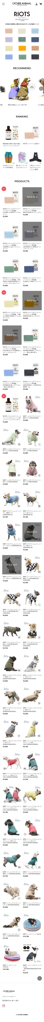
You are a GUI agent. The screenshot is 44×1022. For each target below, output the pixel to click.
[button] (41, 88)
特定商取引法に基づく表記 (10, 1000)
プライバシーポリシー (9, 996)
